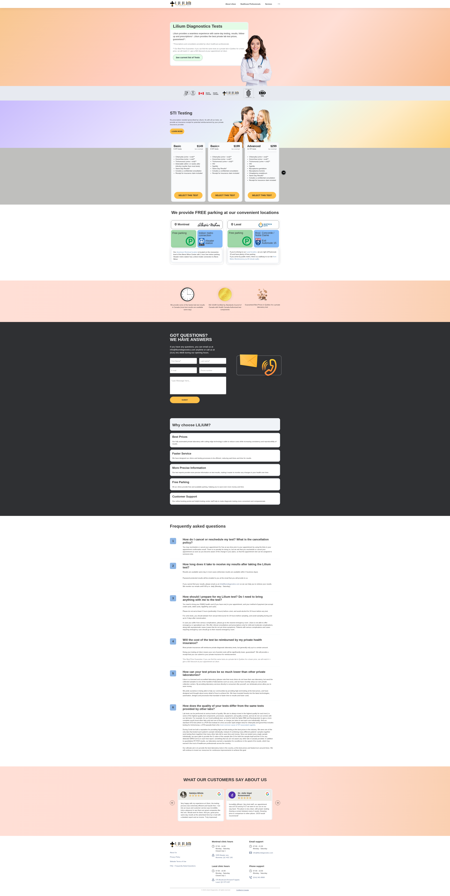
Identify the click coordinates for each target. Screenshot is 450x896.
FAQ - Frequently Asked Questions (183, 866)
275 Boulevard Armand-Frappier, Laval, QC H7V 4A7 (228, 881)
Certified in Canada (242, 890)
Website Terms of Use (178, 861)
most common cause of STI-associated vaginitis (237, 725)
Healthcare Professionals (250, 4)
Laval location (251, 252)
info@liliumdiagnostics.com (229, 584)
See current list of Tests (188, 57)
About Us (173, 852)
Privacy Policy (175, 857)
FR (279, 4)
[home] (180, 4)
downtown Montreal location (187, 252)
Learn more (177, 131)
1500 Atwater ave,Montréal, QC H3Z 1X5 (224, 856)
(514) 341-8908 (177, 353)
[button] (230, 4)
